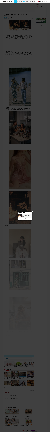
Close (32, 211)
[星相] (30, 1)
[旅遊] (18, 1)
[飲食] (20, 1)
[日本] (26, 1)
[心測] (32, 1)
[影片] (34, 1)
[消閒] (24, 1)
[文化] (28, 1)
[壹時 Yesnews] (5, 2)
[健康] (22, 1)
